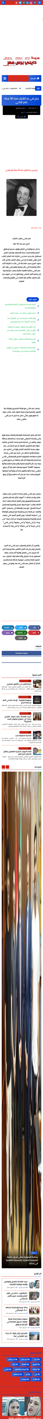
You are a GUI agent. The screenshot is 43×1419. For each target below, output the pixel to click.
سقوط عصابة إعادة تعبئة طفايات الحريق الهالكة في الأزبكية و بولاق (17, 1321)
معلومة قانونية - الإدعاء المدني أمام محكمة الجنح (17, 701)
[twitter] (20, 2)
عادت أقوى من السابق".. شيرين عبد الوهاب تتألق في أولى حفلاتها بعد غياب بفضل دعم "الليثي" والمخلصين (21, 330)
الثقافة (24, 1364)
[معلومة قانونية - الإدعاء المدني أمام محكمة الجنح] (37, 700)
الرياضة (35, 1369)
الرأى (14, 1364)
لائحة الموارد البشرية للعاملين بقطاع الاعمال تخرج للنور (17, 753)
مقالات (35, 1379)
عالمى (6, 1369)
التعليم (35, 1364)
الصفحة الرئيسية (32, 112)
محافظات (16, 1374)
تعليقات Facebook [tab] (22, 653)
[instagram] (31, 2)
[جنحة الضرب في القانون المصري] (37, 684)
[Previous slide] (7, 767)
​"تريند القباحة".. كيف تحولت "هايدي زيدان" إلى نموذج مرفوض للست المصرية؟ (17, 719)
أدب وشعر (11, 1359)
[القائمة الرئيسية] (5, 78)
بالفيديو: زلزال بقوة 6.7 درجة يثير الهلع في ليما (16, 1334)
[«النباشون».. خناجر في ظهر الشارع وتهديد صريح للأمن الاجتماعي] (34, 1296)
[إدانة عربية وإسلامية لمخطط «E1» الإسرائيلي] (34, 1310)
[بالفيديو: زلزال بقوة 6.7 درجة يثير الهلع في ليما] (34, 1336)
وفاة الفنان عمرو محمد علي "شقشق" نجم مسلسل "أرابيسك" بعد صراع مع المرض (21, 320)
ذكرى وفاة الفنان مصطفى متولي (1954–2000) (22, 340)
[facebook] (34, 2)
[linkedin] (27, 2)
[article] (21, 1020)
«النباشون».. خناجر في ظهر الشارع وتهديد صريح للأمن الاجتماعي (17, 1295)
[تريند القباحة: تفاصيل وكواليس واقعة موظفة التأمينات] (34, 1284)
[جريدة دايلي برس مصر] (21, 61)
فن (22, 112)
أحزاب (36, 1359)
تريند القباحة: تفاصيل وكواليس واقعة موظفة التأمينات (15, 1283)
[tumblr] (23, 2)
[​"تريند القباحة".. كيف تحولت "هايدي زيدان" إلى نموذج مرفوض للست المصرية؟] (37, 716)
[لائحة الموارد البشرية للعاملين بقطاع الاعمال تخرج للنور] (37, 751)
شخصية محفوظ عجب (23, 735)
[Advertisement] (21, 32)
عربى (36, 1374)
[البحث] (3, 2)
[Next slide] (3, 767)
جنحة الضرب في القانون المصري (19, 684)
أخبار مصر (24, 1359)
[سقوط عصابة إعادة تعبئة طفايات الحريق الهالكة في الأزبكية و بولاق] (34, 1322)
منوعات (24, 1379)
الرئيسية (33, 78)
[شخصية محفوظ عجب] (37, 735)
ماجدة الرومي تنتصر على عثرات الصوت (23, 313)
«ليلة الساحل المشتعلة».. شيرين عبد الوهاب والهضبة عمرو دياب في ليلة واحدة (21, 349)
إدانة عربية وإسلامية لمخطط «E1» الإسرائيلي (16, 1309)
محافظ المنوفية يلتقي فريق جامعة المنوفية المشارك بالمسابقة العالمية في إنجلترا (22, 1260)
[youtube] (16, 2)
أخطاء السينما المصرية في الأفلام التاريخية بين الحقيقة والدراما (20, 306)
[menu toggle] (39, 2)
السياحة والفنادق (21, 1369)
